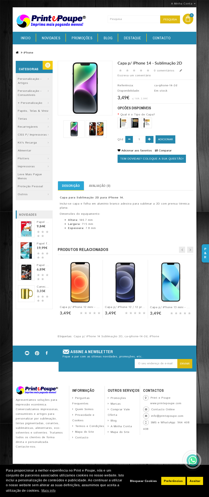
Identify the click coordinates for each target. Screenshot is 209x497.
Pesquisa (170, 20)
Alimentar (24, 151)
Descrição (71, 185)
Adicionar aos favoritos (136, 151)
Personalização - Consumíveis (30, 93)
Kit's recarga (27, 143)
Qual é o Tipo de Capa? (137, 115)
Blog (108, 38)
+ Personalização (30, 103)
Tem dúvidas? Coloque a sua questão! (151, 159)
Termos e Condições (89, 426)
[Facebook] (47, 353)
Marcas (116, 404)
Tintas (22, 119)
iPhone (28, 53)
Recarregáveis (28, 127)
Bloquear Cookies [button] (143, 481)
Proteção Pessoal (30, 186)
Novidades (51, 38)
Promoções (82, 38)
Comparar (165, 151)
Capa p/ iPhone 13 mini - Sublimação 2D (179, 307)
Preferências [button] (173, 481)
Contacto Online (163, 409)
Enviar (185, 364)
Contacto (162, 38)
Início (26, 38)
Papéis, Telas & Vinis (33, 111)
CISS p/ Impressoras (32, 135)
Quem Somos (84, 409)
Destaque (132, 38)
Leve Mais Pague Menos (30, 176)
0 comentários (164, 71)
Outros (23, 194)
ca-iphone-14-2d (136, 336)
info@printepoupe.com (167, 416)
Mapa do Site (84, 432)
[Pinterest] (37, 353)
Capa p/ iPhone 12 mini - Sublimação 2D (89, 307)
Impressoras (26, 166)
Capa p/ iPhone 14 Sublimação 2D (98, 336)
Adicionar (165, 139)
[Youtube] (26, 353)
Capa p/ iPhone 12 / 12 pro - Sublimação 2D (136, 307)
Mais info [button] (48, 490)
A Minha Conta (121, 426)
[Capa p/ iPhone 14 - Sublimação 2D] (73, 129)
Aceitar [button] (195, 481)
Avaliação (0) (99, 185)
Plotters (23, 159)
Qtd (120, 139)
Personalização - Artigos (30, 81)
